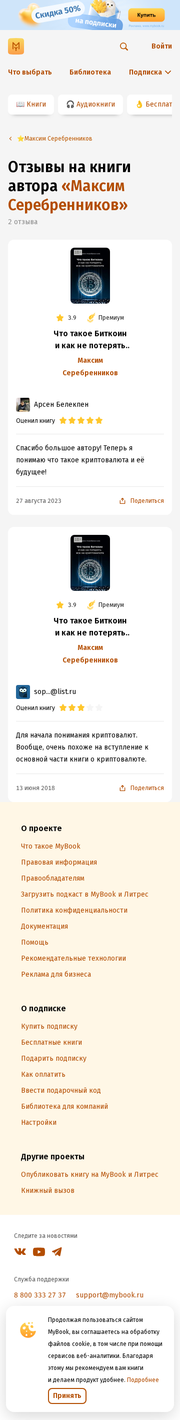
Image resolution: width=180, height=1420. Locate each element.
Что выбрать (30, 72)
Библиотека (90, 72)
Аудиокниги (95, 104)
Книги (36, 104)
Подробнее (143, 1379)
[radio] (63, 421)
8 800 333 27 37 (40, 1295)
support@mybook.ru (110, 1295)
